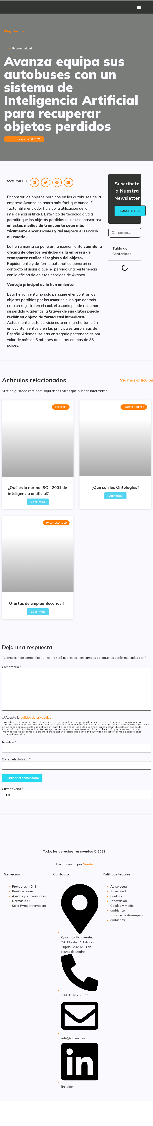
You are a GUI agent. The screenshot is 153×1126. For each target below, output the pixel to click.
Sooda (88, 864)
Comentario (11, 666)
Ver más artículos (136, 380)
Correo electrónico (16, 759)
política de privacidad (35, 717)
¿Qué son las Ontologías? (115, 487)
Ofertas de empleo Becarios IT (38, 603)
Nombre (9, 742)
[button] (139, 7)
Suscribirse (130, 211)
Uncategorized (22, 48)
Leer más (38, 502)
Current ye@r (12, 788)
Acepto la (75, 726)
